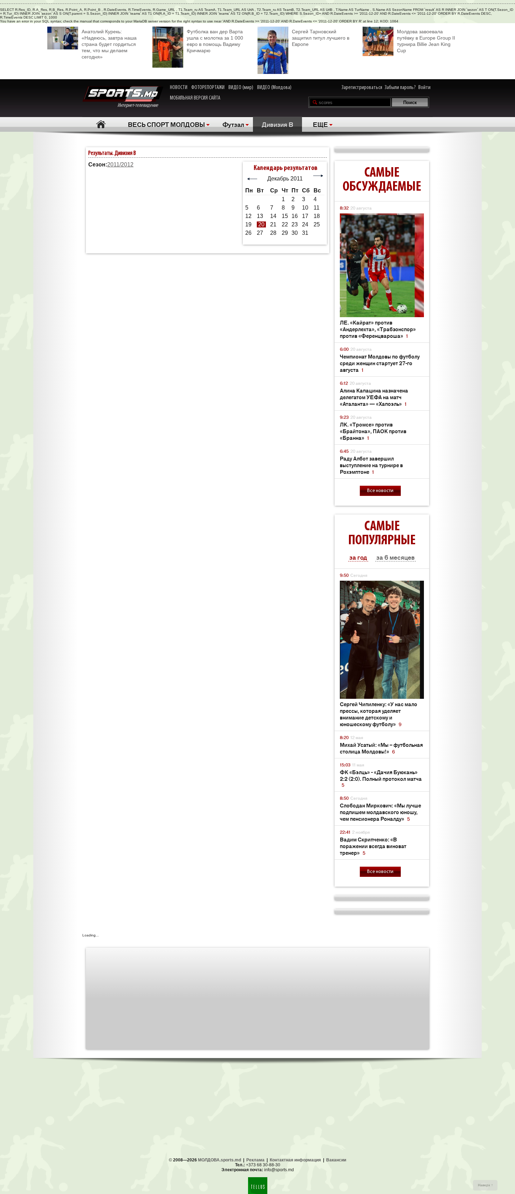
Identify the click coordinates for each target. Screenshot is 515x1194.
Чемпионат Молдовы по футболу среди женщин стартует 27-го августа (380, 363)
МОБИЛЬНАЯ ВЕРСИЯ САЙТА (195, 98)
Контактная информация (295, 1160)
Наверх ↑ (485, 1185)
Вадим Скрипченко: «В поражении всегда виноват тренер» (373, 846)
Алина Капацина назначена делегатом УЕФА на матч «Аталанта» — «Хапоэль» (374, 397)
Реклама (255, 1160)
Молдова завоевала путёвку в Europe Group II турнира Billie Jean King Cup (426, 41)
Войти (424, 87)
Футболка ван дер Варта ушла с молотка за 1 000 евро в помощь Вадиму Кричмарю (215, 41)
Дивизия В (277, 124)
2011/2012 (120, 165)
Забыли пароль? (400, 87)
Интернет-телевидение (140, 105)
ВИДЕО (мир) (240, 87)
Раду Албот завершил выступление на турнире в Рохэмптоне (371, 465)
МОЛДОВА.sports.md (219, 1160)
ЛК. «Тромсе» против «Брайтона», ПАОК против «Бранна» (373, 431)
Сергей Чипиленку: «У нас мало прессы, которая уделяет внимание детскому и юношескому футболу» (378, 714)
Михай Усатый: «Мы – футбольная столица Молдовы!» (381, 748)
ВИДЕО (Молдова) (274, 87)
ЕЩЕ (320, 124)
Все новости (380, 490)
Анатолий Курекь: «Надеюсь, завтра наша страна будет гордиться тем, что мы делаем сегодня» (109, 44)
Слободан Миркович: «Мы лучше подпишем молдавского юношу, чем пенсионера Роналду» (380, 812)
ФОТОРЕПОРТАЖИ (208, 87)
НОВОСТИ (178, 87)
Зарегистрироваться (362, 87)
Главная (100, 124)
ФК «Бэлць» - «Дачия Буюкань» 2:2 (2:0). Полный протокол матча (381, 778)
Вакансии (336, 1160)
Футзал (233, 124)
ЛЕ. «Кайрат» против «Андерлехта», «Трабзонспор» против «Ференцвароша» (378, 329)
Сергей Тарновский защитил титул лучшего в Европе (320, 38)
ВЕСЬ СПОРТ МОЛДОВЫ (166, 124)
